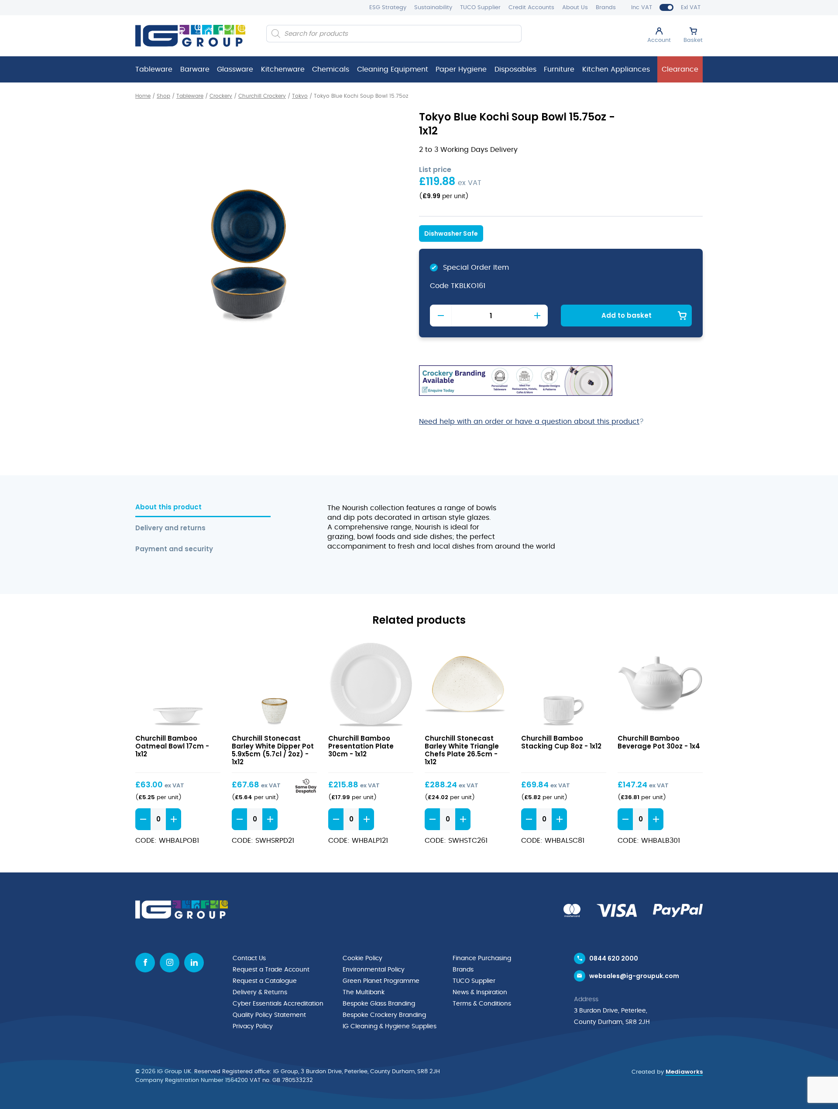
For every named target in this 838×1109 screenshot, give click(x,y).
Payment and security (174, 549)
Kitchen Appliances (616, 69)
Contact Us (249, 958)
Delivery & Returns (260, 992)
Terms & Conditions (482, 1004)
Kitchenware (283, 69)
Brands (606, 7)
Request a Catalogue (265, 981)
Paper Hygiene (461, 69)
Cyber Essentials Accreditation (278, 1004)
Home (143, 96)
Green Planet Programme (381, 981)
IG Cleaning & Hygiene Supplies (389, 1026)
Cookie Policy (362, 958)
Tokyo (300, 96)
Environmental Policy (374, 970)
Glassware (235, 69)
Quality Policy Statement (269, 1015)
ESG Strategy (387, 7)
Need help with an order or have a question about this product (529, 421)
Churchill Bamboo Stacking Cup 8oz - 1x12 (561, 742)
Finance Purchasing (482, 958)
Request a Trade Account (271, 970)
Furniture (559, 69)
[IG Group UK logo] (190, 36)
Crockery (221, 96)
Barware (195, 69)
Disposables (515, 69)
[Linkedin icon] (194, 962)
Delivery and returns (170, 528)
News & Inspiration (480, 992)
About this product (168, 507)
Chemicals (330, 69)
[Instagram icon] (169, 962)
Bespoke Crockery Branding (384, 1015)
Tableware (153, 69)
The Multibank (364, 992)
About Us (575, 7)
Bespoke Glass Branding (379, 1004)
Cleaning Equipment (392, 69)
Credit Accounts (531, 7)
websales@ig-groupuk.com (634, 976)
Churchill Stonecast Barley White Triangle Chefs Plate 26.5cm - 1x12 (462, 750)
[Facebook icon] (145, 962)
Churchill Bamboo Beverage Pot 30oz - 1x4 (659, 742)
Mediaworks (684, 1072)
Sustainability (433, 7)
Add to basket (626, 315)
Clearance (680, 69)
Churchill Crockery (262, 96)
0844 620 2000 (613, 958)
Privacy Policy (253, 1026)
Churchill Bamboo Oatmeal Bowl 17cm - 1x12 (172, 746)
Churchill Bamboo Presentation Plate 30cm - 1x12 (361, 746)
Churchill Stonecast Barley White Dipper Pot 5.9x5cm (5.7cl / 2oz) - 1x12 (273, 750)
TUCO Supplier (480, 7)
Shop (163, 96)
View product (178, 685)
